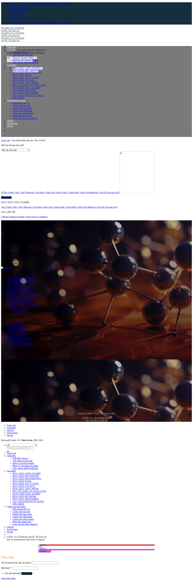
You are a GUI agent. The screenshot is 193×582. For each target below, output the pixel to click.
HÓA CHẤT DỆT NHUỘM (25, 70)
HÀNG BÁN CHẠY (22, 313)
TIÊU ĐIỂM (18, 98)
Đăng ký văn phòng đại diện (25, 60)
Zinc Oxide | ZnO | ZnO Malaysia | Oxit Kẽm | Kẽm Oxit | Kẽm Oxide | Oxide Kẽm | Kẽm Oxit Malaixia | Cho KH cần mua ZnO (59, 207)
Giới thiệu (11, 50)
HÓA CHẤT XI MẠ (22, 75)
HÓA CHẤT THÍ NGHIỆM (25, 93)
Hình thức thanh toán (21, 116)
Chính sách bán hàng (16, 100)
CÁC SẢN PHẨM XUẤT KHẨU (28, 95)
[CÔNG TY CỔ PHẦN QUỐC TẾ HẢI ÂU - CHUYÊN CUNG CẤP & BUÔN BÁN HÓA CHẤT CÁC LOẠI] (15, 35)
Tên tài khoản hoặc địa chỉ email (16, 563)
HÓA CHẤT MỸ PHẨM (24, 90)
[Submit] (8, 451)
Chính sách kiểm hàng (22, 111)
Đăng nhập (26, 573)
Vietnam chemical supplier (13, 217)
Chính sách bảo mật (21, 105)
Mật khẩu (6, 568)
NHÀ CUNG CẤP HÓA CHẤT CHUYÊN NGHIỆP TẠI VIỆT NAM (39, 3)
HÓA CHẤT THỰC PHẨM (25, 83)
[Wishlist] (2, 195)
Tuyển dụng (12, 123)
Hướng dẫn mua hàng (16, 11)
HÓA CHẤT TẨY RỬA (23, 80)
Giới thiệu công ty (20, 52)
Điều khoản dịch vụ (21, 103)
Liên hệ (10, 121)
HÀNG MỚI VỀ (20, 310)
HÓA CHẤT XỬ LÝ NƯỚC (25, 78)
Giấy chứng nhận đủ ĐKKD (25, 62)
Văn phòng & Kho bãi (22, 55)
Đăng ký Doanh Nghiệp (23, 57)
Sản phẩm (11, 65)
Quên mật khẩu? (8, 578)
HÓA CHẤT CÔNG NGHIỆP (26, 67)
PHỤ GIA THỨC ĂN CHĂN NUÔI (29, 85)
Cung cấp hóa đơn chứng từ (24, 118)
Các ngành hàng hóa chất (18, 8)
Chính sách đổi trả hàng (23, 113)
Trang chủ (11, 47)
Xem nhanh (6, 197)
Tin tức (10, 126)
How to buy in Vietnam (36, 217)
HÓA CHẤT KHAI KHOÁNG (26, 72)
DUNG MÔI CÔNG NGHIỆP (26, 88)
